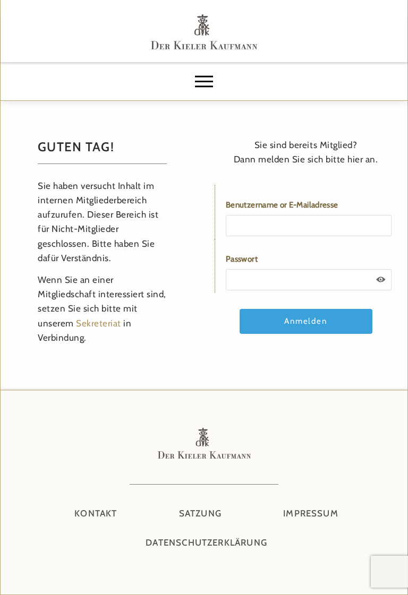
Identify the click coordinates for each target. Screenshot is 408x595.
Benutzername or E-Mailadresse (282, 205)
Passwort (242, 259)
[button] (204, 81)
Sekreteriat (98, 323)
